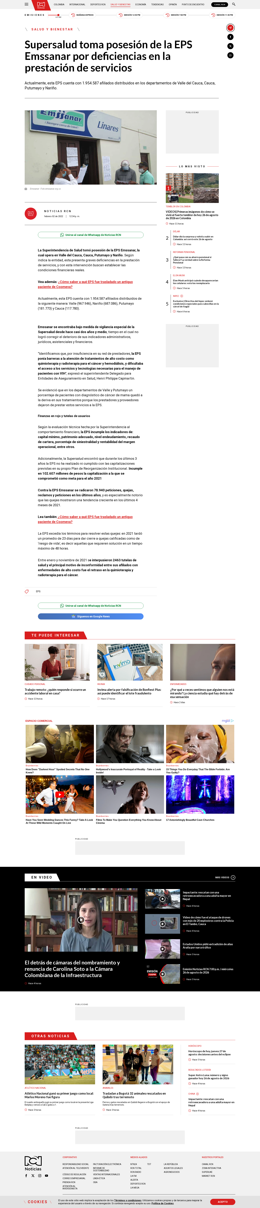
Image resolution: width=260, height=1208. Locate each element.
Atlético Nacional (35, 1088)
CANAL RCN (219, 4)
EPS (38, 591)
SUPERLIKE (207, 1172)
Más (222, 877)
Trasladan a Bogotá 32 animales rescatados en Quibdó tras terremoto (134, 1095)
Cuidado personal (35, 684)
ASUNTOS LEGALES (173, 1168)
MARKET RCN (208, 1176)
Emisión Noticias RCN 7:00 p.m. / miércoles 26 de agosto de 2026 (208, 970)
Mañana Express (84, 15)
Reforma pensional (184, 252)
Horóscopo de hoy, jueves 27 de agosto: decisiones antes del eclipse (209, 1053)
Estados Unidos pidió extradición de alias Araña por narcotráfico (208, 945)
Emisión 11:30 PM (225, 15)
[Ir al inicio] (41, 5)
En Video (42, 877)
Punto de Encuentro (193, 4)
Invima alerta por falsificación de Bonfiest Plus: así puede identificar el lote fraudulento (129, 691)
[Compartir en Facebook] (230, 37)
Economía (140, 4)
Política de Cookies (163, 1203)
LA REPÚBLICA (171, 1164)
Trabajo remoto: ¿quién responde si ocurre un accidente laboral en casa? (55, 691)
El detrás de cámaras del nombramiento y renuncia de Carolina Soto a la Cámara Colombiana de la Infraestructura (72, 968)
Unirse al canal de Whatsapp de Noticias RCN (93, 234)
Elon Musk (179, 275)
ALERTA (134, 1180)
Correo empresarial (74, 1178)
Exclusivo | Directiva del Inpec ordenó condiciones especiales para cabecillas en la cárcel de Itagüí (196, 304)
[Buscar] (233, 4)
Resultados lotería (199, 1070)
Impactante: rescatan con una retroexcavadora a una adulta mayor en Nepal (207, 896)
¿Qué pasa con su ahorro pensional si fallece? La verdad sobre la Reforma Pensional (192, 260)
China (191, 1093)
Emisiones (35, 15)
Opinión (173, 4)
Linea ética (99, 1178)
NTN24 (133, 1164)
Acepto (223, 1201)
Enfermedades (178, 684)
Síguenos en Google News (93, 616)
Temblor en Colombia (178, 206)
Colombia (59, 4)
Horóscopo (194, 1046)
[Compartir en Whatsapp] (230, 55)
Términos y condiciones (127, 1200)
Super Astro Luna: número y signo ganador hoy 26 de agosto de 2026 (208, 1077)
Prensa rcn (69, 1182)
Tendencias (157, 4)
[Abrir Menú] (26, 4)
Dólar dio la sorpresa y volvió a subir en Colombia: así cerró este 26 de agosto (193, 238)
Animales (108, 1088)
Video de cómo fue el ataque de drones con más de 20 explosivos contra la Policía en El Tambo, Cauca (208, 921)
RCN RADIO (135, 1172)
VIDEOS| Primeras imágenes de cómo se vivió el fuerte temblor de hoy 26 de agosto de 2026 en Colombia (192, 215)
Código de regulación (74, 1174)
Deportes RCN (97, 4)
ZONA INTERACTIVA (211, 1168)
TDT (149, 1164)
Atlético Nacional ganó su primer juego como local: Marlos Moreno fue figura (59, 1095)
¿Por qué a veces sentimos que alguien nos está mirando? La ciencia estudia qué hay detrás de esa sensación (202, 693)
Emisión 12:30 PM (132, 15)
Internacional (77, 4)
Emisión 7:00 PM (178, 15)
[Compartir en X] (230, 46)
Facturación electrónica (107, 1164)
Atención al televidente (76, 1168)
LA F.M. (133, 1176)
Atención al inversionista (70, 1187)
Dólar (176, 231)
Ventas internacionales (106, 1174)
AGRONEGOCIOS (172, 1172)
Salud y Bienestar (120, 4)
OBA (95, 1182)
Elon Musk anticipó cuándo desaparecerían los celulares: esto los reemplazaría (195, 281)
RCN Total (136, 1168)
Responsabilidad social (76, 1164)
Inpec (176, 296)
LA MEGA (134, 1187)
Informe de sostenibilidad (101, 1169)
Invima (101, 684)
